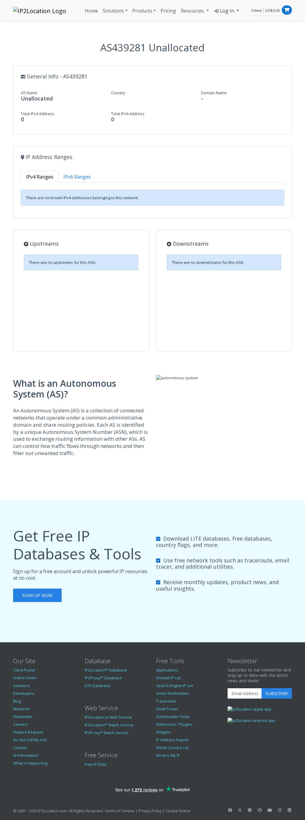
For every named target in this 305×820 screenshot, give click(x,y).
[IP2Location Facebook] (230, 810)
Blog (17, 701)
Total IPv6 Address (127, 113)
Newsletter (23, 716)
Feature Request (28, 732)
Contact (20, 747)
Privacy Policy (150, 810)
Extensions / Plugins (174, 724)
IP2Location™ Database (106, 670)
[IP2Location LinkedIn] (289, 810)
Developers (23, 693)
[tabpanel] (152, 197)
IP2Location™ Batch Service (109, 725)
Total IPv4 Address (37, 113)
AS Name (29, 92)
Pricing (168, 10)
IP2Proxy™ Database (103, 677)
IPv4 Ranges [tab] (39, 177)
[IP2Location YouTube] (269, 810)
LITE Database (97, 685)
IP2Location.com (52, 810)
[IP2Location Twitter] (239, 810)
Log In (227, 10)
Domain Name (214, 92)
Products (142, 10)
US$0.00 (272, 10)
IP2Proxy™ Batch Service (107, 732)
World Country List (172, 747)
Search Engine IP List (174, 685)
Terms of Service (120, 810)
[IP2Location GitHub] (259, 810)
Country (118, 92)
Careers (20, 724)
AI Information (25, 755)
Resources (193, 10)
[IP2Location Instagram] (279, 810)
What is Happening (30, 763)
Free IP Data (95, 764)
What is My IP (168, 755)
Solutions (113, 10)
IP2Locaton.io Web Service (108, 717)
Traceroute (166, 701)
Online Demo (25, 677)
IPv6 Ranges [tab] (77, 177)
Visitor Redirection (172, 693)
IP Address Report (172, 739)
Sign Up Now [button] (37, 595)
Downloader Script (172, 716)
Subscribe (276, 693)
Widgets (163, 732)
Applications (167, 670)
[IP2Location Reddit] (250, 810)
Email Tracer (167, 708)
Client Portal (24, 670)
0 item (256, 10)
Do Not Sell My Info (30, 739)
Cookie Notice (178, 810)
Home (91, 10)
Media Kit (21, 708)
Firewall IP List (168, 677)
